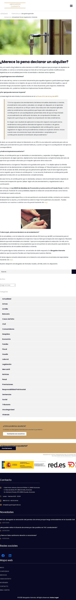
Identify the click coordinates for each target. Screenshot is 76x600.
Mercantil (6, 369)
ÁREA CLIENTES (5, 590)
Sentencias (6, 394)
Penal (4, 379)
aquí (11, 260)
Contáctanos (7, 448)
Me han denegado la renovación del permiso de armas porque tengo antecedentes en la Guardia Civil (37, 520)
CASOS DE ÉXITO (5, 579)
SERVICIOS (3, 575)
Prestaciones (7, 384)
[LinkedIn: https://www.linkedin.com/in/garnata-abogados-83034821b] (10, 555)
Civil (4, 324)
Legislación (6, 364)
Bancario (6, 314)
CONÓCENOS (4, 571)
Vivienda (5, 414)
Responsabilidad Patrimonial (14, 389)
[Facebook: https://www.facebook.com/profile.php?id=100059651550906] (3, 555)
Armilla (5, 309)
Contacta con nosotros (16, 434)
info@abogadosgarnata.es (12, 505)
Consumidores (8, 329)
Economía (6, 339)
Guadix (5, 354)
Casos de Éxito (8, 319)
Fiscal (4, 349)
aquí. (46, 202)
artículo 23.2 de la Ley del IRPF (47, 96)
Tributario (6, 404)
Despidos (6, 334)
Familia (5, 344)
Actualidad (6, 299)
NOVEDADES (4, 582)
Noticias (5, 374)
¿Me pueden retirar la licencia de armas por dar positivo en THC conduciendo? (28, 527)
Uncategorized (8, 409)
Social (4, 399)
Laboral (5, 359)
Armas (5, 304)
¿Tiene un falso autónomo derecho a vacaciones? (18, 535)
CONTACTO (4, 586)
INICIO (2, 567)
